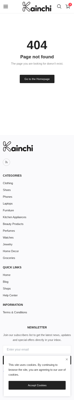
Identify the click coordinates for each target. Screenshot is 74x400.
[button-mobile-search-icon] (59, 6)
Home (6, 274)
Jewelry (8, 244)
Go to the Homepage (37, 78)
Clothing (8, 183)
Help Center (10, 295)
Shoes (7, 190)
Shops (7, 288)
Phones (7, 196)
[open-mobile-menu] (5, 6)
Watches (8, 237)
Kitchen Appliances (14, 217)
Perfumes (9, 230)
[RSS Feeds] (6, 162)
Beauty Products (13, 223)
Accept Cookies (37, 385)
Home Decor (11, 251)
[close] (66, 359)
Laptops (8, 203)
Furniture (8, 210)
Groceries (9, 257)
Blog (5, 281)
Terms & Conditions (15, 312)
